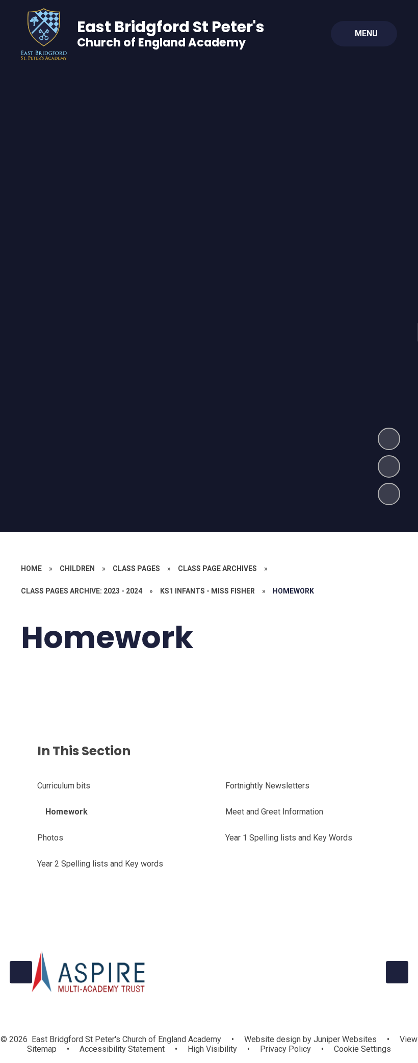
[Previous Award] (21, 972)
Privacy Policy (285, 1049)
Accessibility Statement (122, 1049)
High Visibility (212, 1049)
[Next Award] (397, 972)
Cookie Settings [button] (362, 1049)
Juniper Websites (344, 1039)
